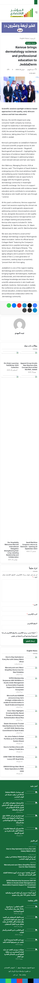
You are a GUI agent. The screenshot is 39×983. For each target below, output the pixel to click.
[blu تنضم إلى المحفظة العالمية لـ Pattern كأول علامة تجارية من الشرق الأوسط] (31, 831)
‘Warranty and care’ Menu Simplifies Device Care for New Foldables (14, 670)
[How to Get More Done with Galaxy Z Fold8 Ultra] (31, 750)
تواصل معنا (22, 975)
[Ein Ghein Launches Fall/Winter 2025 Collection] (10, 356)
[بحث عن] (3, 13)
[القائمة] (36, 13)
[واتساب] (9, 305)
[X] (30, 305)
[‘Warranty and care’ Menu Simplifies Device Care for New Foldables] (31, 670)
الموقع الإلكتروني (32, 623)
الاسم (35, 605)
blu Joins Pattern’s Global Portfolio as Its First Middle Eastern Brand (14, 738)
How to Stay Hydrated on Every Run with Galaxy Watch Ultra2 (13, 659)
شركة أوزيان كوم (14, 971)
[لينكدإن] (24, 305)
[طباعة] (24, 310)
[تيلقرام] (35, 310)
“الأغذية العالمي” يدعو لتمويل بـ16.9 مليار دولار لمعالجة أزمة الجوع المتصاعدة (14, 909)
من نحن (15, 975)
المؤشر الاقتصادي (9, 967)
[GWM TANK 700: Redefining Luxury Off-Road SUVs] (31, 760)
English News (24, 38)
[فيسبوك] (35, 305)
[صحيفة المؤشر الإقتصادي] (21, 12)
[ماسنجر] (14, 305)
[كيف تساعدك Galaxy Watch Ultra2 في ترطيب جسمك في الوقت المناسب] (31, 795)
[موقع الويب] (19, 337)
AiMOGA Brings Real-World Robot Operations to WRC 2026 (13, 769)
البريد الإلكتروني (32, 614)
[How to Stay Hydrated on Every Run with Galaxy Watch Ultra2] (31, 660)
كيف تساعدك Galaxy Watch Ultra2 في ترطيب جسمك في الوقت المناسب (14, 794)
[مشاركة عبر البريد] (30, 310)
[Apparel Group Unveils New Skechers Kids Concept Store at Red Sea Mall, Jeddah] (28, 356)
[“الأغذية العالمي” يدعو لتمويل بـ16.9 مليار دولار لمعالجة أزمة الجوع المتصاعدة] (31, 910)
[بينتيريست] (19, 305)
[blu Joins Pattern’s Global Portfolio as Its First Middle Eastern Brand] (31, 739)
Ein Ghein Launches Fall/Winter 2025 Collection (11, 365)
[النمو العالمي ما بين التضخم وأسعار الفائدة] (31, 933)
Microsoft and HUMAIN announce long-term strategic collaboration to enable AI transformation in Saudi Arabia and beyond (14, 700)
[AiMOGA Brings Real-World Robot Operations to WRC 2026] (31, 769)
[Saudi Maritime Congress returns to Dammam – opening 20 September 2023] (28, 457)
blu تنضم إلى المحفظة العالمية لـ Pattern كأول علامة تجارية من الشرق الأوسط (13, 831)
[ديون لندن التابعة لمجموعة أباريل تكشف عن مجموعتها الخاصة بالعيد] (31, 943)
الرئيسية (33, 38)
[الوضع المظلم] (6, 13)
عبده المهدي (30, 69)
